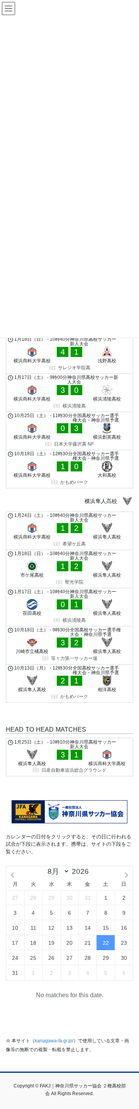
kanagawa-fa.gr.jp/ (54, 1040)
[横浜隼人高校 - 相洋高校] (69, 683)
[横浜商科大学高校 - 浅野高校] (69, 355)
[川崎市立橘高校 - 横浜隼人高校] (69, 645)
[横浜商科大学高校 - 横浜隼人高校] (69, 531)
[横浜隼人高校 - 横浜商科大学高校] (69, 757)
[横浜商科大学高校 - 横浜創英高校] (69, 431)
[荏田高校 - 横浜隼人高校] (69, 607)
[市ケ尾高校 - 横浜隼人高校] (69, 569)
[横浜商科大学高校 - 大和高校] (69, 469)
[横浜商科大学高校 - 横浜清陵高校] (69, 393)
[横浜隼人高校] (69, 501)
